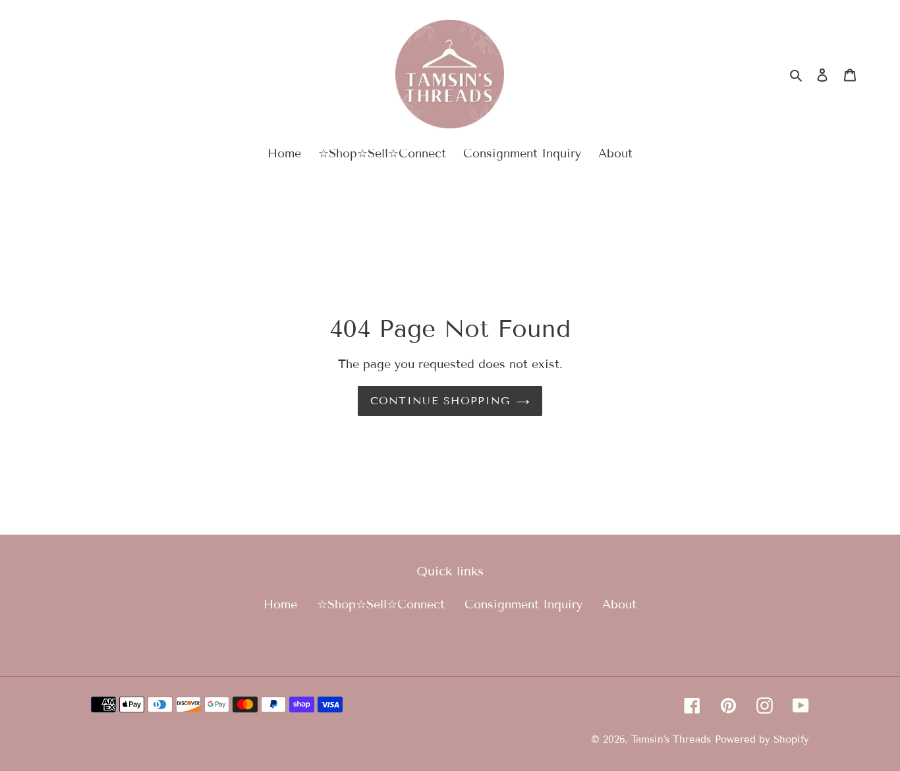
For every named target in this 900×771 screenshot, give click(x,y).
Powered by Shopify (762, 739)
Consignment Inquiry (523, 604)
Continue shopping (440, 400)
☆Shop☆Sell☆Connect (381, 604)
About (619, 604)
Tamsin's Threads (671, 739)
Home (280, 604)
